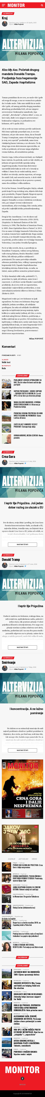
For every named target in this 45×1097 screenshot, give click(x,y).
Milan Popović (19, 24)
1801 (19, 355)
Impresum (23, 1084)
